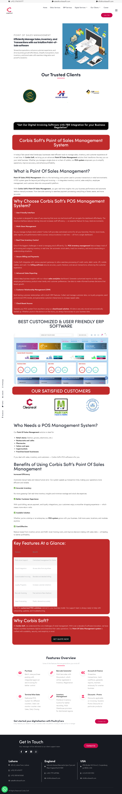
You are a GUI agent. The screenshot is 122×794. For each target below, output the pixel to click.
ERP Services (67, 7)
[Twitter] (26, 751)
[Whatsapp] (36, 751)
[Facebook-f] (21, 751)
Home (45, 7)
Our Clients (95, 7)
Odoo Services (55, 7)
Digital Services (80, 7)
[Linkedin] (31, 751)
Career (106, 7)
